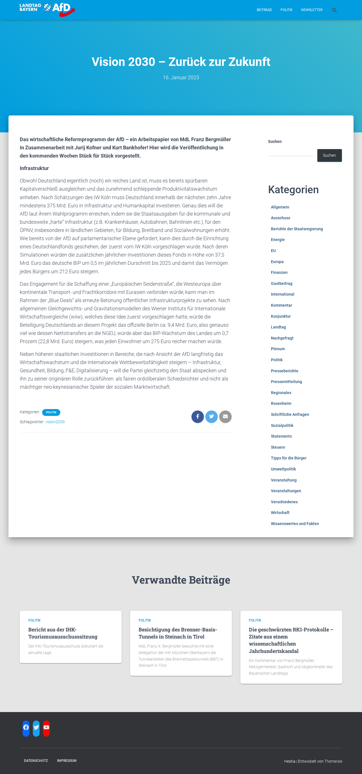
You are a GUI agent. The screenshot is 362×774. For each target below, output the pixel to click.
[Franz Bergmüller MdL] (47, 10)
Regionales (281, 392)
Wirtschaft (280, 512)
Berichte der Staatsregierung (297, 229)
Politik (287, 10)
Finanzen (279, 272)
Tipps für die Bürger (289, 458)
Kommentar (281, 305)
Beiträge (264, 10)
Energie (278, 239)
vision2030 (55, 422)
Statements (281, 436)
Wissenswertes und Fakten (295, 523)
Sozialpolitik (282, 425)
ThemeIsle (333, 761)
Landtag (278, 327)
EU (273, 250)
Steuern (278, 447)
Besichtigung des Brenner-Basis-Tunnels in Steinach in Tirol (178, 633)
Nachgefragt (282, 338)
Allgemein (280, 207)
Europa (277, 261)
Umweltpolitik (283, 469)
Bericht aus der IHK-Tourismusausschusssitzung (63, 633)
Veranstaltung (284, 480)
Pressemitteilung (286, 381)
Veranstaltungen (286, 491)
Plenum (278, 349)
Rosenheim (281, 403)
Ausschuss (280, 218)
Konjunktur (281, 316)
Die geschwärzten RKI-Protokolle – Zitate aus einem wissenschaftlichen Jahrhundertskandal (291, 640)
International (282, 294)
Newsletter (311, 10)
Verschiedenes (284, 502)
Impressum (67, 761)
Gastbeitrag (281, 283)
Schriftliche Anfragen (290, 414)
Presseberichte (284, 371)
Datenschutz (36, 761)
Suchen (275, 141)
